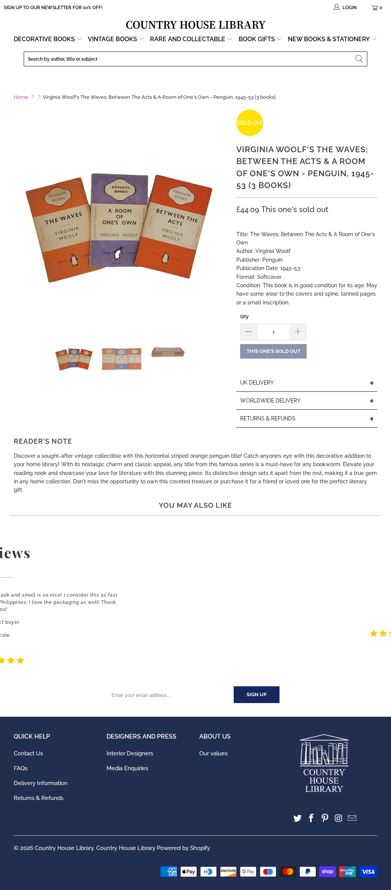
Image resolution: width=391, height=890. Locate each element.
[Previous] (19, 217)
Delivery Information (41, 783)
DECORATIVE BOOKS (45, 39)
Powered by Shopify (183, 848)
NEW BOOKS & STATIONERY (329, 39)
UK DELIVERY (307, 383)
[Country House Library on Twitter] (298, 818)
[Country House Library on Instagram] (338, 818)
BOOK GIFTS (257, 39)
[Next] (223, 217)
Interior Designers (130, 753)
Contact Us (28, 753)
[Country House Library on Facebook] (311, 818)
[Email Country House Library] (352, 818)
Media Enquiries (127, 768)
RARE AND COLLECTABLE (188, 39)
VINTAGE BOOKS (112, 39)
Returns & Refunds (38, 798)
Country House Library (64, 848)
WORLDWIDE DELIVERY (307, 401)
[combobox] (195, 59)
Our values (213, 753)
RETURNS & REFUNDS (307, 419)
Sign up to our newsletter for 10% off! (53, 7)
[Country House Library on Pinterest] (325, 818)
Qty (244, 316)
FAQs (20, 768)
